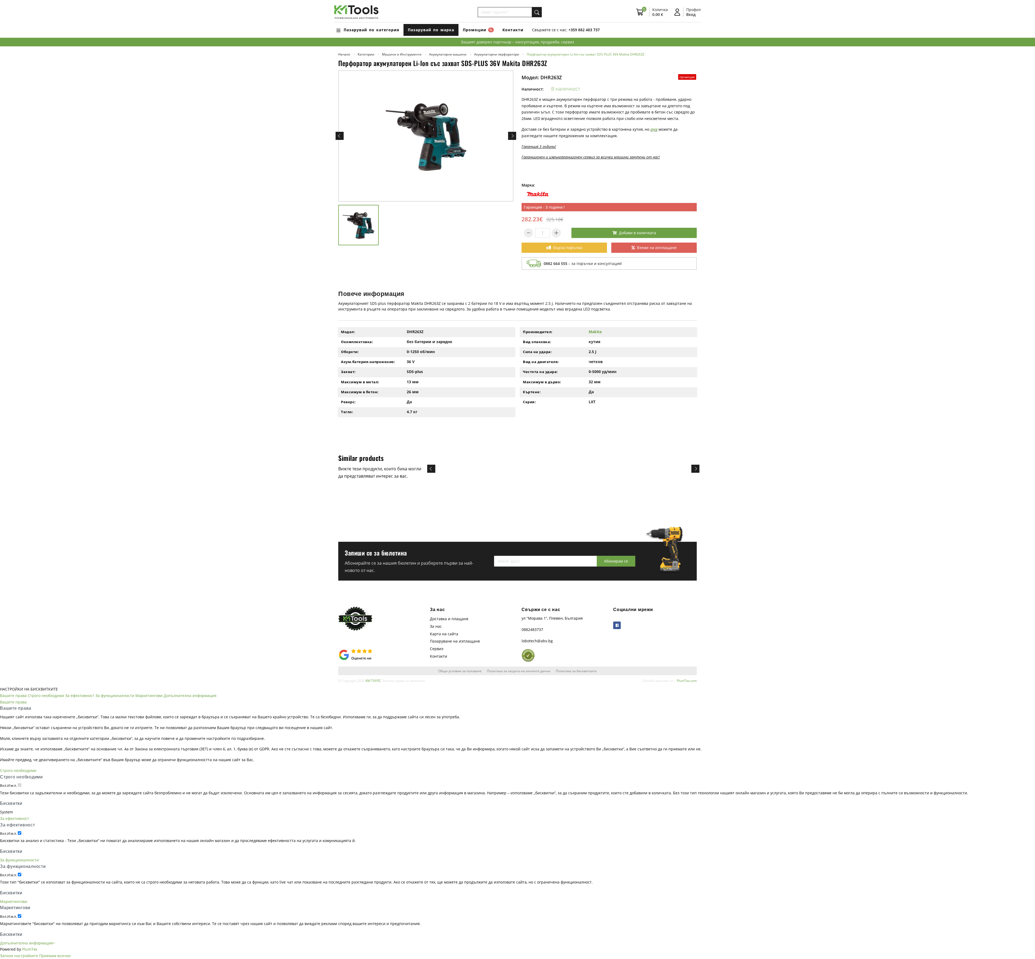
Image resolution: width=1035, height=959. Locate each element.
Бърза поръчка (567, 247)
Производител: (538, 331)
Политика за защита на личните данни (518, 671)
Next (512, 136)
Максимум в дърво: (542, 382)
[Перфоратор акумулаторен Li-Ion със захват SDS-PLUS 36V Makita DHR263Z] (425, 136)
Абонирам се (616, 561)
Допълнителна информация (190, 695)
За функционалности (114, 695)
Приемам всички (55, 955)
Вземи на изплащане (657, 247)
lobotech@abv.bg (537, 640)
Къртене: (532, 391)
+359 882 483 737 (584, 29)
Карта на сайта (444, 633)
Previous (340, 136)
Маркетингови (149, 695)
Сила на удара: (537, 351)
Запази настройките (19, 955)
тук (653, 129)
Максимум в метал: (360, 382)
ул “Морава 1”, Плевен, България (552, 618)
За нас (436, 626)
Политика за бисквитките (576, 671)
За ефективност (79, 695)
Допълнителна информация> (27, 943)
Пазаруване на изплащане (455, 641)
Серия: (529, 401)
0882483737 (532, 629)
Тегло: (347, 411)
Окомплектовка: (357, 341)
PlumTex (29, 949)
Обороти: (350, 351)
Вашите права (13, 695)
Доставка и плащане (449, 618)
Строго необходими (46, 695)
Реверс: (348, 401)
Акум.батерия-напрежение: (368, 361)
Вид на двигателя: (541, 361)
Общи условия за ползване (460, 671)
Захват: (348, 371)
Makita (595, 331)
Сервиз (436, 648)
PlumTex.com (687, 680)
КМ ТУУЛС (373, 680)
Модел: (348, 331)
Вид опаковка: (537, 341)
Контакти (512, 29)
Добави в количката (637, 232)
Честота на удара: (540, 371)
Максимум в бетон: (360, 391)
